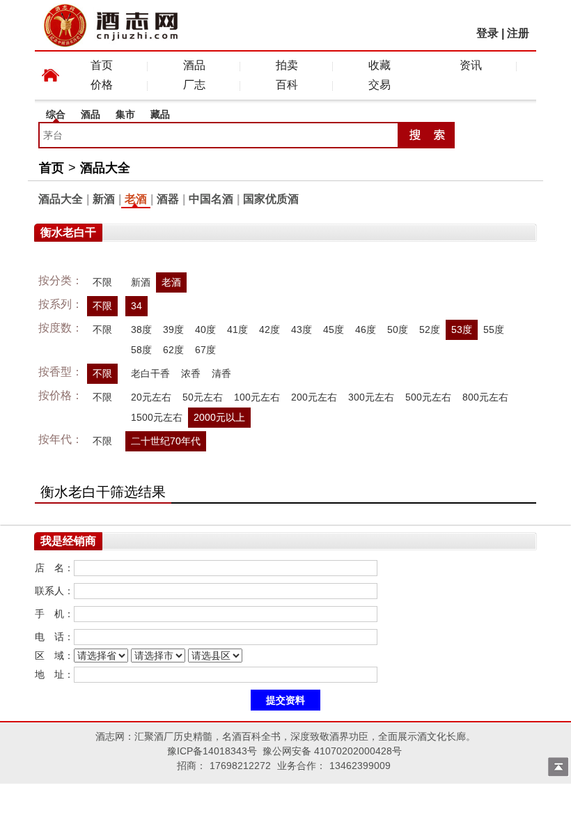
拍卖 (287, 65)
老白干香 (150, 373)
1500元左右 (156, 417)
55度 (493, 329)
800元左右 (485, 397)
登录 (487, 33)
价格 (102, 85)
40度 (205, 329)
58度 (141, 349)
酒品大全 (105, 168)
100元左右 (257, 397)
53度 (461, 329)
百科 (287, 85)
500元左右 (428, 397)
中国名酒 (211, 199)
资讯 (471, 65)
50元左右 (202, 397)
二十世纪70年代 (166, 441)
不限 (102, 282)
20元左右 (151, 397)
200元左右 (314, 397)
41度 (237, 329)
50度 (397, 329)
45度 (333, 329)
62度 (173, 349)
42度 (269, 329)
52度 (429, 329)
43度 (301, 329)
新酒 (104, 199)
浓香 (191, 373)
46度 (365, 329)
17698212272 (240, 765)
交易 (379, 85)
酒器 (168, 199)
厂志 (194, 85)
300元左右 (371, 397)
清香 (221, 373)
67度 (205, 349)
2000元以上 (219, 417)
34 (136, 305)
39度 (173, 329)
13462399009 (360, 765)
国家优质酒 (271, 199)
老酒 (136, 199)
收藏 (379, 65)
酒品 (194, 65)
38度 (141, 329)
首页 (102, 65)
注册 (518, 33)
